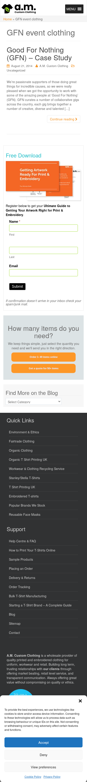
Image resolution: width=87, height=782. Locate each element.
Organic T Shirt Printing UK (28, 459)
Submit (17, 286)
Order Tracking (19, 587)
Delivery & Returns (22, 577)
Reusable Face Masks (24, 514)
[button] (80, 701)
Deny (44, 754)
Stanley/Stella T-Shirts (24, 478)
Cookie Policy (33, 776)
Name (14, 221)
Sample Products (21, 559)
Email (13, 266)
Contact (14, 632)
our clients (51, 669)
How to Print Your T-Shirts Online (32, 550)
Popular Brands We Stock (27, 505)
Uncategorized (16, 70)
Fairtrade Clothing (21, 441)
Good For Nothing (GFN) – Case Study (39, 53)
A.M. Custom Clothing (53, 66)
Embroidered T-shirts (24, 496)
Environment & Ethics (24, 432)
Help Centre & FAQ (22, 541)
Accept (43, 742)
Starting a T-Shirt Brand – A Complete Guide (40, 605)
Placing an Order (21, 568)
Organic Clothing (21, 450)
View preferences (43, 767)
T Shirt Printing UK (22, 487)
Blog (12, 614)
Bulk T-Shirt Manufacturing (27, 596)
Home (7, 19)
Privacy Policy (52, 776)
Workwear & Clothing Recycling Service (36, 468)
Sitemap (15, 623)
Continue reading (62, 119)
